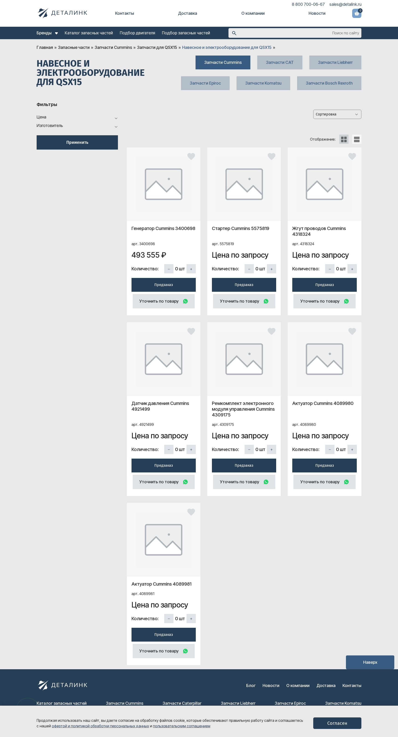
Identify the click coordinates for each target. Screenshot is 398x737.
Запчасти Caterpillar (182, 703)
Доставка (187, 13)
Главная (45, 47)
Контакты (124, 13)
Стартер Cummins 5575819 (240, 228)
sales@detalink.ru (345, 4)
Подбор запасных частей (186, 32)
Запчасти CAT (280, 62)
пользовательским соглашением (181, 726)
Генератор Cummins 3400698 (163, 228)
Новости (317, 13)
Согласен (337, 723)
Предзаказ (163, 285)
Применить (77, 142)
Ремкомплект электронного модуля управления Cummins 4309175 (243, 409)
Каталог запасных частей (89, 32)
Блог (251, 685)
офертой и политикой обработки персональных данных (100, 726)
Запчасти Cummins (113, 47)
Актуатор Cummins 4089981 (161, 584)
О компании (253, 13)
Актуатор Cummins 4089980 (323, 403)
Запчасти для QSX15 (157, 47)
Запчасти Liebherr (335, 62)
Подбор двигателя (137, 32)
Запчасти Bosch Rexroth (329, 83)
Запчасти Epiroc (205, 83)
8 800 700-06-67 (308, 4)
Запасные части (74, 47)
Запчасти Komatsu (263, 83)
